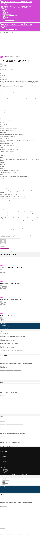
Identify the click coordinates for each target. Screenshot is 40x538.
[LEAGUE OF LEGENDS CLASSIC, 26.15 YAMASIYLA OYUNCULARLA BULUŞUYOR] (2, 522)
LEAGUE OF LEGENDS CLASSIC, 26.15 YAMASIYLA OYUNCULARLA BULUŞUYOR (15, 525)
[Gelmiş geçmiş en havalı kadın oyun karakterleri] (10, 296)
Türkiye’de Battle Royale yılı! (5, 411)
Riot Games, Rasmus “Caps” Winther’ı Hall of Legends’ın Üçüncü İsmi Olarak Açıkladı (16, 363)
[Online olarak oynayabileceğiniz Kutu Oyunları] (10, 280)
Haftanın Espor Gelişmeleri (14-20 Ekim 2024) (8, 392)
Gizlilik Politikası (5, 469)
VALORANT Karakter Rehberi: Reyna (8, 316)
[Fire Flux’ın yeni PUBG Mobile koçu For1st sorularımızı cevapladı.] (2, 430)
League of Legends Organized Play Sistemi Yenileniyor (10, 370)
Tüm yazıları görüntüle (4, 248)
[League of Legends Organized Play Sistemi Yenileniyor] (3, 367)
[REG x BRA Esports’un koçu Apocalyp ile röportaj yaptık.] (2, 439)
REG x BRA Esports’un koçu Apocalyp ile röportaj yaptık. (11, 442)
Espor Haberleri (3, 56)
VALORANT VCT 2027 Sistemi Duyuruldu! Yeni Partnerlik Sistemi (12, 336)
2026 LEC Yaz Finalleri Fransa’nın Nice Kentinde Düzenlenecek (12, 376)
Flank (1, 57)
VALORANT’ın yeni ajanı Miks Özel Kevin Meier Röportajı (11, 350)
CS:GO (3, 15)
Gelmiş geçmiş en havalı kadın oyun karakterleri (10, 299)
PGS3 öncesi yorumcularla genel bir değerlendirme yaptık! (11, 401)
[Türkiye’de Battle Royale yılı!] (2, 408)
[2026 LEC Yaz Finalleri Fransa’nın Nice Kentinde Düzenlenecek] (4, 374)
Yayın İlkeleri (4, 471)
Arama (16, 15)
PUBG (3, 16)
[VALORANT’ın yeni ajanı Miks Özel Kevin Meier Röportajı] (7, 347)
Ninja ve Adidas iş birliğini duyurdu (7, 446)
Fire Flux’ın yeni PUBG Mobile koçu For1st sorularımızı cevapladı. (12, 433)
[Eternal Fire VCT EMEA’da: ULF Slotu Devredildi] (7, 340)
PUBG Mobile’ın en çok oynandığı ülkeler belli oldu (11, 267)
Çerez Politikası (5, 470)
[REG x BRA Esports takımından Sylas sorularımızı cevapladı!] (2, 421)
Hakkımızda (4, 11)
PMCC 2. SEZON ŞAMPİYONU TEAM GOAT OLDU (9, 509)
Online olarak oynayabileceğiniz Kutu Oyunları (10, 283)
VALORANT (4, 13)
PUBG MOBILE (5, 17)
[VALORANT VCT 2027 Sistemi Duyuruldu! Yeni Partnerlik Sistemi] (4, 333)
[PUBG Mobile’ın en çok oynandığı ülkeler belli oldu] (10, 264)
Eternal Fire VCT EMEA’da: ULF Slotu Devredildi (9, 343)
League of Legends (6, 14)
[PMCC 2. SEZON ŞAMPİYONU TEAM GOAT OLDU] (3, 506)
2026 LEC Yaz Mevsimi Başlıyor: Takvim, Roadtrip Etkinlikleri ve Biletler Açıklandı (15, 534)
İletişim (4, 18)
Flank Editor (4, 64)
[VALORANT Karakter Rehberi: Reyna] (10, 312)
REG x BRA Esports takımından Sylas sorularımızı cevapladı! (11, 424)
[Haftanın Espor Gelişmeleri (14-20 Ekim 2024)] (2, 389)
